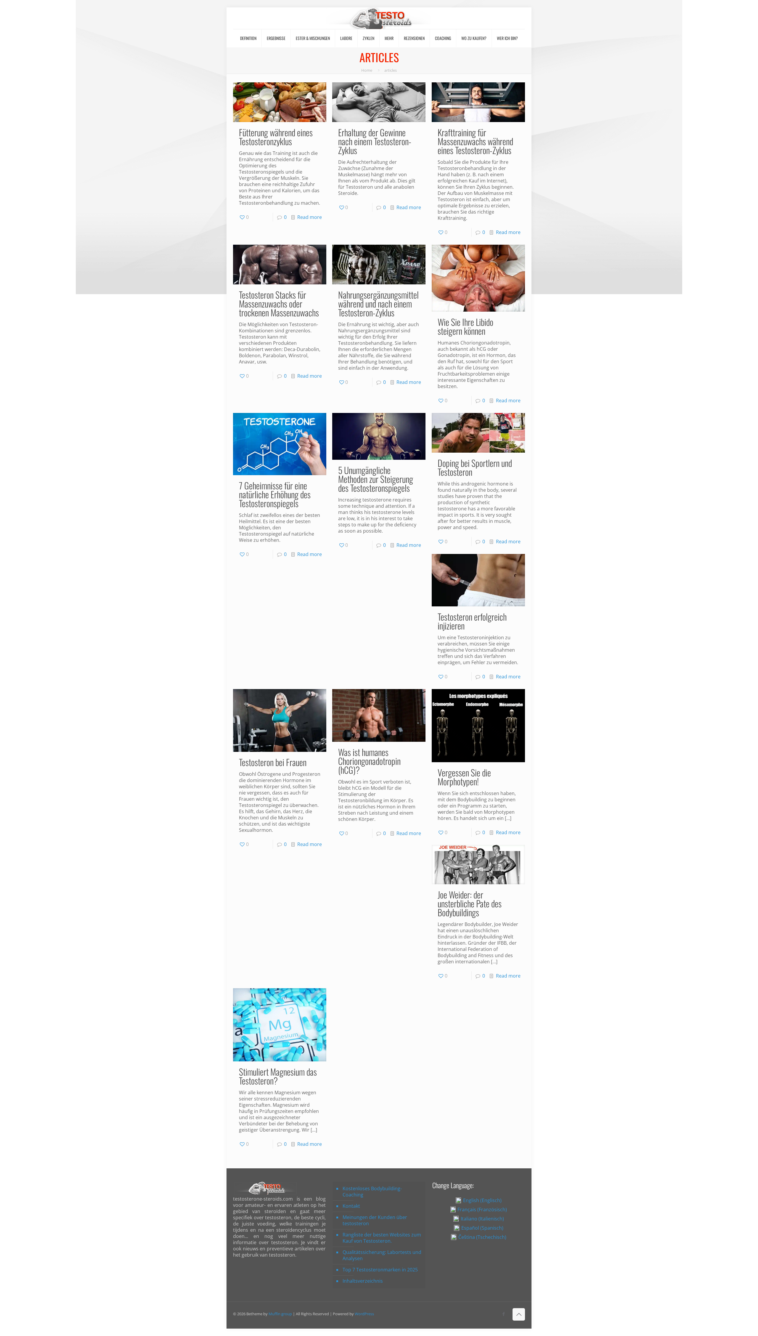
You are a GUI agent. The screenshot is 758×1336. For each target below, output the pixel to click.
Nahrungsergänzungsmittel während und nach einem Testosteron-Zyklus (378, 303)
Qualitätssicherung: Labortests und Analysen (382, 1255)
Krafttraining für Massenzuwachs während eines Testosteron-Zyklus (475, 141)
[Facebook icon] (503, 1314)
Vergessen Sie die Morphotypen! (464, 777)
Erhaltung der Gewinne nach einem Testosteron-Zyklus (374, 141)
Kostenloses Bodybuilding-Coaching (372, 1191)
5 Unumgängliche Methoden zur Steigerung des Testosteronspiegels (375, 478)
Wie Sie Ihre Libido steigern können (465, 326)
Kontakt (351, 1206)
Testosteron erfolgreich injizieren (472, 621)
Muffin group (280, 1313)
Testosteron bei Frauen (272, 762)
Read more (309, 217)
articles (390, 70)
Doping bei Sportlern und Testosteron (475, 467)
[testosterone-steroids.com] (379, 18)
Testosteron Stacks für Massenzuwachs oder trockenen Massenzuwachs (279, 303)
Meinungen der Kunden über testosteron (375, 1220)
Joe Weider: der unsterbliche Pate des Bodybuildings (470, 903)
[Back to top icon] (519, 1314)
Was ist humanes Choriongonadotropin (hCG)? (369, 760)
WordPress (364, 1313)
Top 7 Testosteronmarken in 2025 (380, 1269)
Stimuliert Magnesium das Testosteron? (278, 1076)
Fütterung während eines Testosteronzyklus (276, 137)
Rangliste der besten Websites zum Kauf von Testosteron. (382, 1237)
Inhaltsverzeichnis (363, 1281)
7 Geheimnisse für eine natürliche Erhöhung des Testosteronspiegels (275, 494)
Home (366, 70)
